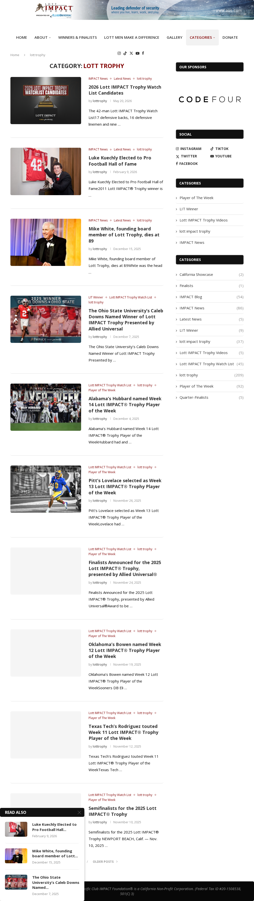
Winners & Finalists (77, 37)
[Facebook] (143, 53)
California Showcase (212, 274)
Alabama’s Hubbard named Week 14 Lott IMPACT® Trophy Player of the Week (125, 405)
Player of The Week (196, 197)
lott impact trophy (195, 231)
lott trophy (212, 374)
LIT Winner (189, 208)
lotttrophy (100, 101)
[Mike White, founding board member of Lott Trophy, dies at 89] (45, 242)
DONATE (230, 37)
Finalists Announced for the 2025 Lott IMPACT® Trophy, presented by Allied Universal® (125, 568)
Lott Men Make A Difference (131, 37)
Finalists (212, 285)
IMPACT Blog (212, 296)
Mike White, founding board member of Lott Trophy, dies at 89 (124, 235)
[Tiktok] (125, 53)
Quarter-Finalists (212, 397)
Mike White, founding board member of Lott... (55, 853)
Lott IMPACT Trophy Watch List (212, 363)
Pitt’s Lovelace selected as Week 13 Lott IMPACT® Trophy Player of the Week (125, 486)
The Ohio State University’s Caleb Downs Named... (55, 882)
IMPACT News (192, 242)
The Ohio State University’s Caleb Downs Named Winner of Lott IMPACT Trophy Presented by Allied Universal (126, 320)
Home (21, 37)
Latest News (212, 319)
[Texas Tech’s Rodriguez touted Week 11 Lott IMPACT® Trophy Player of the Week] (45, 734)
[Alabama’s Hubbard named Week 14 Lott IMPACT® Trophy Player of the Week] (45, 407)
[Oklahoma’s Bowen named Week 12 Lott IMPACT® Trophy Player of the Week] (45, 653)
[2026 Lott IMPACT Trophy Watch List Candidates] (45, 100)
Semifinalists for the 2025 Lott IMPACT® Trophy (123, 811)
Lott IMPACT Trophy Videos (204, 219)
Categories (201, 37)
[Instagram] (119, 53)
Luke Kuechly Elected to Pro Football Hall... (54, 827)
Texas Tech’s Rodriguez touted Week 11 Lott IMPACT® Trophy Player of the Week (123, 732)
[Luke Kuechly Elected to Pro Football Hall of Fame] (45, 171)
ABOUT (41, 37)
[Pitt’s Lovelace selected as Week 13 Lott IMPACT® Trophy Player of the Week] (45, 489)
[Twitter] (131, 53)
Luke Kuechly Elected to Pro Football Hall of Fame (120, 161)
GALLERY (174, 37)
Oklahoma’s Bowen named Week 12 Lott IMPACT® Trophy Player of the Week (125, 650)
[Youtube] (137, 53)
